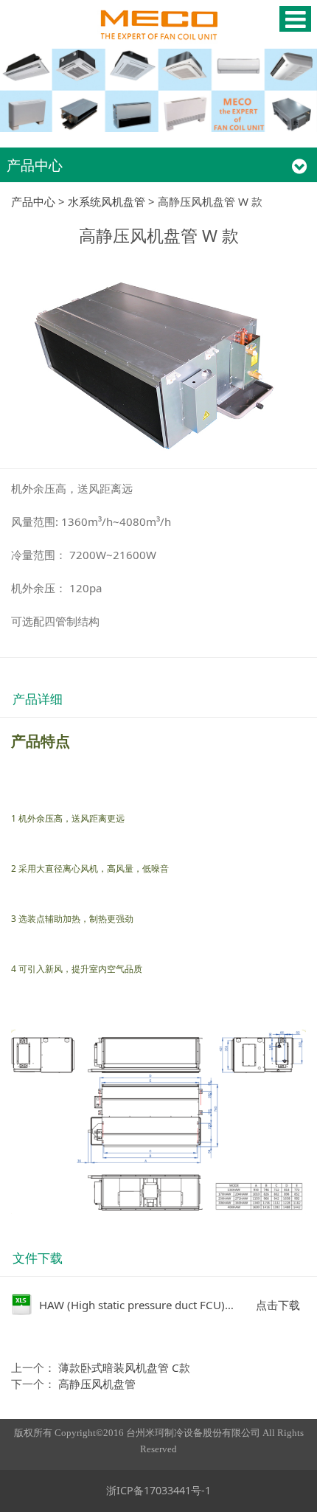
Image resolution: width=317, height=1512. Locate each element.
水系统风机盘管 (106, 201)
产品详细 (38, 698)
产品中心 (33, 201)
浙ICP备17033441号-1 (158, 1490)
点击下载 (278, 1304)
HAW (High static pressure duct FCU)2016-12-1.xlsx (170, 1304)
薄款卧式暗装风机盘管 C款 (124, 1367)
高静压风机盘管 (97, 1383)
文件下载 (38, 1257)
